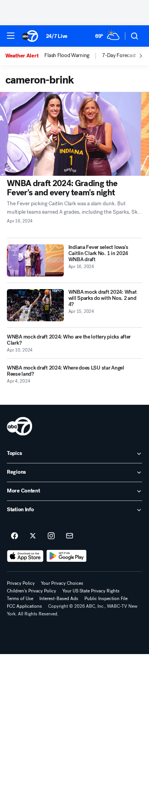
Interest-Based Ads (58, 598)
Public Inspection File (106, 598)
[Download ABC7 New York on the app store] (25, 556)
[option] (24, 56)
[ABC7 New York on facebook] (14, 536)
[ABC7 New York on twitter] (32, 536)
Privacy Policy (21, 583)
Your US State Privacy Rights (91, 591)
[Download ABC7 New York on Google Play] (67, 556)
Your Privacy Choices (62, 583)
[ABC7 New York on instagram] (51, 536)
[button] (11, 35)
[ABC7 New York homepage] (30, 36)
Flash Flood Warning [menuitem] (66, 55)
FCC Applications (24, 606)
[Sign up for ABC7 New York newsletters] (69, 536)
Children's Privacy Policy (31, 591)
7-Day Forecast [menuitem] (119, 55)
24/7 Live (57, 36)
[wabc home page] (19, 426)
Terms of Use (20, 598)
